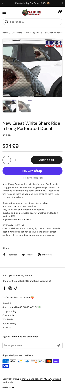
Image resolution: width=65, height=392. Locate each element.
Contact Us (8, 315)
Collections (17, 33)
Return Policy (9, 323)
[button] (59, 12)
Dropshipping (9, 311)
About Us (7, 303)
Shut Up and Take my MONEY (36, 378)
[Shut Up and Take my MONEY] (31, 12)
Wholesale (7, 319)
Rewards (6, 327)
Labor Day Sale (32, 33)
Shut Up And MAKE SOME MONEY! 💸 (21, 307)
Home (5, 33)
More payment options (32, 178)
